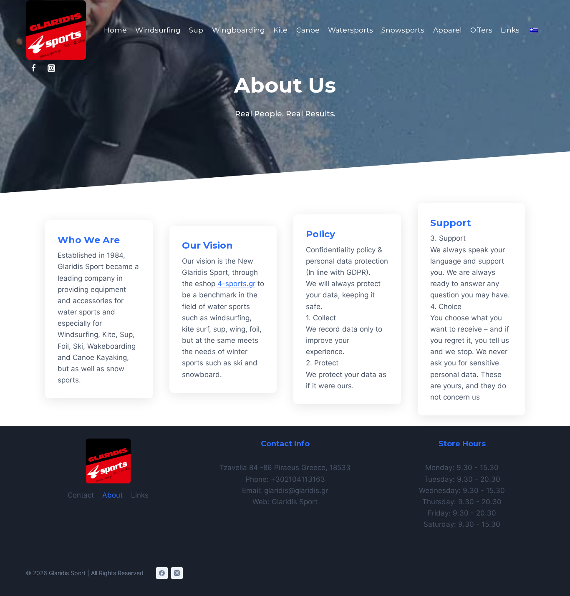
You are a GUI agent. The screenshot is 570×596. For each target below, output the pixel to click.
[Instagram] (51, 68)
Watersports (350, 30)
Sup (196, 30)
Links (510, 30)
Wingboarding (238, 30)
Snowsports (402, 30)
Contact (81, 495)
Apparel (447, 30)
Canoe (308, 30)
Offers (481, 30)
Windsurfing (158, 30)
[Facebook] (33, 68)
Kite (280, 30)
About (112, 495)
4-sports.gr (236, 283)
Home (115, 30)
